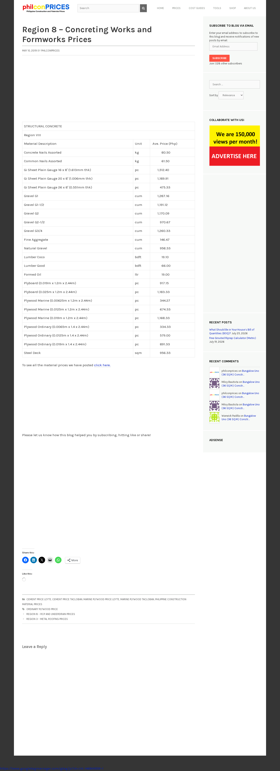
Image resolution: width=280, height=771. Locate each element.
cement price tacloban (67, 599)
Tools (217, 8)
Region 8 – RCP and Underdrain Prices (50, 614)
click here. (102, 365)
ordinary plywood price (42, 609)
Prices (176, 8)
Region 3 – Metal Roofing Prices (47, 618)
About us (250, 8)
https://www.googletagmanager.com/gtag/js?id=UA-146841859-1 (51, 768)
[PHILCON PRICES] (45, 8)
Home (160, 8)
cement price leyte (38, 599)
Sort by (214, 95)
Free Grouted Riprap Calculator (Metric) (232, 338)
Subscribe (219, 58)
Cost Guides (197, 8)
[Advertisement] (108, 91)
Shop (232, 8)
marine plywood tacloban (137, 599)
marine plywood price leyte (101, 599)
